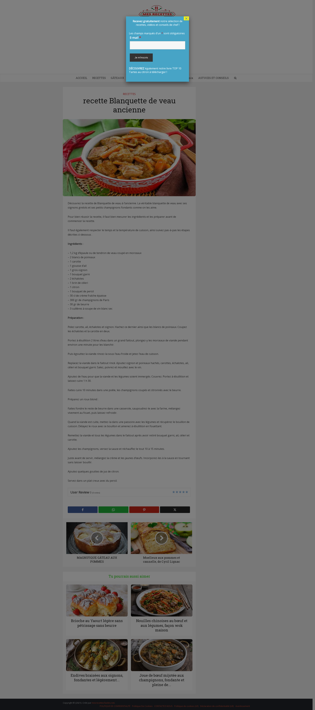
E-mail (135, 38)
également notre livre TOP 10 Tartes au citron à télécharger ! (157, 46)
